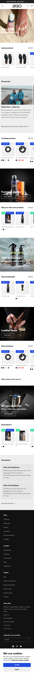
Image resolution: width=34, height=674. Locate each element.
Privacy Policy (8, 589)
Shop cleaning (23, 196)
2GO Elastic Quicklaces (22, 157)
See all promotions (7, 503)
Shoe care (7, 523)
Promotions (7, 625)
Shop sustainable (24, 266)
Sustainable (7, 550)
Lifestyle (6, 539)
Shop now (7, 37)
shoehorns (6, 473)
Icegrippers (7, 566)
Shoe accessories (9, 535)
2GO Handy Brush (21, 296)
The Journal (7, 628)
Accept (17, 665)
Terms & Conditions (10, 581)
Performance (8, 558)
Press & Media (8, 618)
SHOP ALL (7, 519)
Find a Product (8, 593)
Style (5, 562)
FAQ (5, 577)
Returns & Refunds (9, 585)
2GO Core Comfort (21, 67)
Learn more (8, 196)
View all (30, 47)
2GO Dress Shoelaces (7, 157)
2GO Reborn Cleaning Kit (22, 445)
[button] (2, 6)
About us (6, 615)
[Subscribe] (28, 640)
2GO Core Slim (5, 67)
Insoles (6, 527)
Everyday (6, 554)
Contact (6, 597)
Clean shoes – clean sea (10, 107)
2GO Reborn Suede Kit (7, 227)
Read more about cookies (20, 660)
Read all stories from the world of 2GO (14, 126)
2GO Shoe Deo (20, 227)
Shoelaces (7, 531)
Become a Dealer (9, 621)
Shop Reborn (8, 414)
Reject (17, 669)
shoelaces (6, 491)
